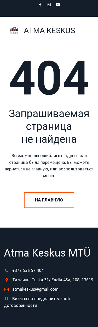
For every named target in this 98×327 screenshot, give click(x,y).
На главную (49, 200)
